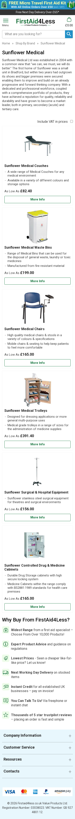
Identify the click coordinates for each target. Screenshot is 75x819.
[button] (37, 737)
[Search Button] (69, 34)
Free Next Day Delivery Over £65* (37, 12)
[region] (37, 146)
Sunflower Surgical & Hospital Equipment (36, 492)
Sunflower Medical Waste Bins (28, 247)
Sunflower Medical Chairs (24, 329)
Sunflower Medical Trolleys (25, 411)
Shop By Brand (25, 43)
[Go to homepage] (35, 22)
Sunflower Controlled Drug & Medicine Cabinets (34, 567)
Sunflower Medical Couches (26, 166)
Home (6, 43)
